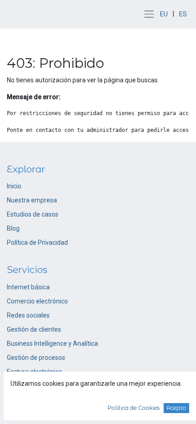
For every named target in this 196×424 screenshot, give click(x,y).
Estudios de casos (32, 214)
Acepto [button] (176, 407)
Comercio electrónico (37, 301)
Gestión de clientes (34, 329)
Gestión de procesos (36, 357)
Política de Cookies (134, 407)
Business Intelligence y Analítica (52, 343)
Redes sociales (28, 315)
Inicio (14, 186)
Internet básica (28, 287)
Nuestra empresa (32, 200)
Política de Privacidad (37, 242)
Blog (13, 228)
